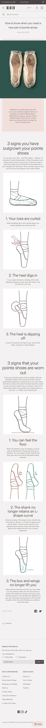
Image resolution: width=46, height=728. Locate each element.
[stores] (43, 2)
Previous (8, 623)
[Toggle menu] (3, 8)
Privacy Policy (7, 692)
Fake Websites (7, 699)
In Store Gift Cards (9, 703)
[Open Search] (3, 14)
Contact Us (6, 676)
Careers (26, 688)
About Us (26, 676)
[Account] (37, 7)
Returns (5, 688)
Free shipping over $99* (9, 2)
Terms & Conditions (9, 695)
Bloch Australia (17, 722)
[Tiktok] (26, 712)
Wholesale (26, 684)
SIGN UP (39, 662)
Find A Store (27, 680)
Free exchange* (24, 2)
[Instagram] (22, 712)
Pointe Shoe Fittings (9, 680)
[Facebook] (19, 712)
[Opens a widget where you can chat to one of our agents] (38, 724)
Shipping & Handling (9, 684)
